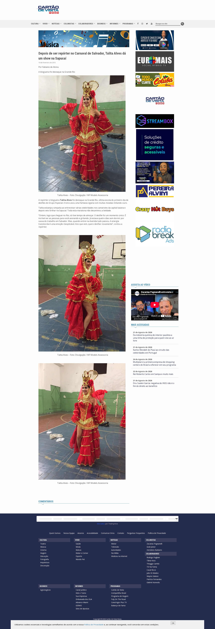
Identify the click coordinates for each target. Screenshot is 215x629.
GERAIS (79, 605)
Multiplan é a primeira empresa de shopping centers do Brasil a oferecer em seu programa (154, 363)
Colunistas (69, 24)
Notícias (55, 24)
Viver (45, 24)
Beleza (78, 550)
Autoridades (116, 550)
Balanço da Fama (118, 605)
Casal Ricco (151, 570)
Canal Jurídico (81, 590)
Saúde (78, 544)
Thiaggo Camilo (153, 563)
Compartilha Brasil (118, 593)
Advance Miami (82, 602)
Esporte (79, 556)
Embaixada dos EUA (84, 599)
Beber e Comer (82, 553)
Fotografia (44, 559)
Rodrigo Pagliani (153, 557)
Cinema (43, 550)
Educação (44, 556)
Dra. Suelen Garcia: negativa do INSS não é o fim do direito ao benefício (153, 384)
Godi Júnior (151, 547)
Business (101, 24)
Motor (113, 544)
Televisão (115, 547)
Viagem (43, 553)
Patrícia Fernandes (154, 579)
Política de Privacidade (157, 533)
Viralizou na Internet (119, 556)
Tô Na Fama (152, 567)
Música (43, 547)
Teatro (43, 544)
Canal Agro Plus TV (119, 602)
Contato (120, 533)
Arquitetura (44, 562)
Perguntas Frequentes (136, 533)
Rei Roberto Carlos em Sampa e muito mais (153, 374)
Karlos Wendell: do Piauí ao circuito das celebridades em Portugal (151, 351)
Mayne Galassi (152, 576)
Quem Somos (54, 533)
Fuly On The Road (118, 599)
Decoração (44, 565)
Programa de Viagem (119, 596)
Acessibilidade (92, 533)
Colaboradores (85, 24)
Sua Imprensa (81, 596)
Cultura (34, 24)
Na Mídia (114, 553)
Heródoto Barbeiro (154, 550)
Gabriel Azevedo (153, 582)
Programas (128, 24)
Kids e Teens (81, 593)
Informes (114, 24)
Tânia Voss (151, 560)
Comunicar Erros (107, 533)
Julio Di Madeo (153, 573)
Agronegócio (45, 590)
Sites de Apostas (82, 608)
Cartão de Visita (117, 590)
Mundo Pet (80, 559)
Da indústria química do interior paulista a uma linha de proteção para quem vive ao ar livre (153, 338)
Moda (78, 547)
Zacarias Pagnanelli (154, 544)
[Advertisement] (129, 11)
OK (173, 623)
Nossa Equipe (69, 533)
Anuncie (81, 533)
